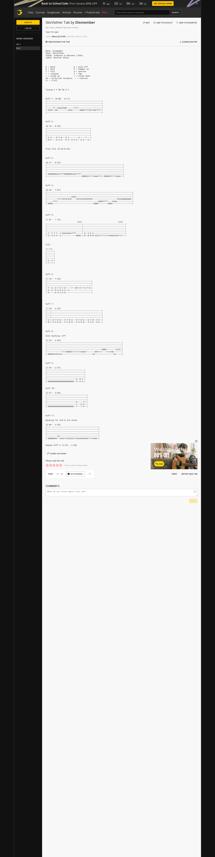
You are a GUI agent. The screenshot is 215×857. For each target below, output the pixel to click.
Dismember (85, 22)
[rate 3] (54, 465)
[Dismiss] (197, 3)
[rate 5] (60, 465)
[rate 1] (47, 465)
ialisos (54, 36)
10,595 (63, 36)
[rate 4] (57, 465)
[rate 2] (50, 465)
